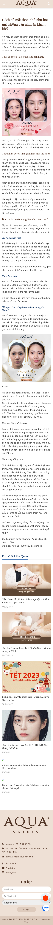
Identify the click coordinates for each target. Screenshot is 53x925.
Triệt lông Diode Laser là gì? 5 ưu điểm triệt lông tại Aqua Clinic (26, 650)
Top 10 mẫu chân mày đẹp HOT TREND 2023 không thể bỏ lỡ (25, 747)
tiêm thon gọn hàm (11, 499)
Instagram (11, 872)
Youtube (10, 868)
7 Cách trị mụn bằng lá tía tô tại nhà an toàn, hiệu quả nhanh (24, 766)
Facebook (11, 863)
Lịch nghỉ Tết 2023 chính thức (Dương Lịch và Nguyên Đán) (25, 698)
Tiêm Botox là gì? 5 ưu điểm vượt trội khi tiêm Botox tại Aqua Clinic (25, 601)
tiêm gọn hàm (30, 40)
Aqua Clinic (23, 529)
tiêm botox (32, 182)
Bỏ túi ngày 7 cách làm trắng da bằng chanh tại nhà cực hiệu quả (25, 786)
